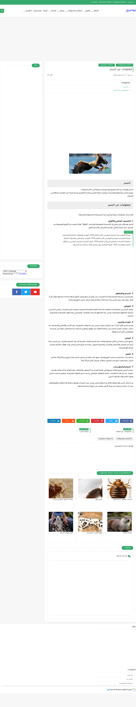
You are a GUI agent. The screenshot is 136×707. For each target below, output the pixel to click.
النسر (126, 87)
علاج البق (98, 500)
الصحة (53, 11)
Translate (22, 274)
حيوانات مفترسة (107, 65)
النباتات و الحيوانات (74, 11)
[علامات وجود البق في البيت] (61, 488)
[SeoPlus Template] (134, 690)
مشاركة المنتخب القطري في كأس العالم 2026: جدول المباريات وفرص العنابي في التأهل (96, 242)
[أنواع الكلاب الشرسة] (90, 522)
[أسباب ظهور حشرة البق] (119, 488)
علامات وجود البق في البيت (63, 500)
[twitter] (26, 292)
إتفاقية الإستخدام (105, 2)
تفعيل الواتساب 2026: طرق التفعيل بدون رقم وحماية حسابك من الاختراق (101, 245)
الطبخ (87, 11)
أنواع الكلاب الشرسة (94, 533)
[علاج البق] (90, 488)
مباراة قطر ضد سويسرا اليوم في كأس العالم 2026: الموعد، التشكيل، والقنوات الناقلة (97, 238)
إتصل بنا (94, 2)
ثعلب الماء (127, 533)
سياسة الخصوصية (119, 2)
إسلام (62, 11)
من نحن (130, 2)
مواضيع (131, 10)
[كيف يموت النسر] (61, 522)
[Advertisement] (68, 40)
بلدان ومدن (37, 11)
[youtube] (35, 292)
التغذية (29, 11)
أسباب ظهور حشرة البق (122, 500)
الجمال (96, 11)
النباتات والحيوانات (124, 65)
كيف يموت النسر (66, 533)
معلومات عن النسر (120, 90)
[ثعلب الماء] (119, 522)
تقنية (45, 11)
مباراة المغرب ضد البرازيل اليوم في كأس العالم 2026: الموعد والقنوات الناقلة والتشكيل (96, 235)
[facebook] (16, 292)
